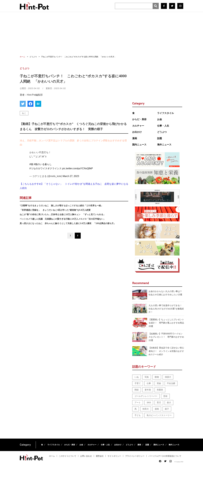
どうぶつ (162, 132)
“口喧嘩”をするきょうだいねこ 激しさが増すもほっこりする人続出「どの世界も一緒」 (61, 205)
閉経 (136, 390)
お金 (159, 119)
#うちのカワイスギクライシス (45, 168)
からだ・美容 (139, 119)
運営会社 (100, 456)
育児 (159, 402)
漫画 (134, 138)
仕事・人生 (163, 125)
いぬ (136, 377)
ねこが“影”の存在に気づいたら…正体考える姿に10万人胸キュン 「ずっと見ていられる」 (62, 214)
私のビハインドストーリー (159, 415)
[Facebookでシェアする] (30, 104)
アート (137, 402)
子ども (137, 415)
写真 (147, 377)
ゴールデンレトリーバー (145, 396)
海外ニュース (164, 144)
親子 (167, 409)
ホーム (52, 456)
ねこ (24, 113)
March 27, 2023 (71, 176)
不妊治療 (171, 383)
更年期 (148, 390)
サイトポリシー (114, 456)
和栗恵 (160, 390)
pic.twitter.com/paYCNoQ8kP (77, 168)
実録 (159, 383)
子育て (137, 383)
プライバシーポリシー (134, 456)
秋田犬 (146, 409)
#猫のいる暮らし (43, 164)
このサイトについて (67, 456)
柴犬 (169, 402)
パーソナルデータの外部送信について (164, 456)
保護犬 (168, 377)
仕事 (149, 383)
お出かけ (137, 132)
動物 (157, 377)
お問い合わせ (86, 456)
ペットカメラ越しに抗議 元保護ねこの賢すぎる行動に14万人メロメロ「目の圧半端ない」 (62, 219)
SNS (149, 402)
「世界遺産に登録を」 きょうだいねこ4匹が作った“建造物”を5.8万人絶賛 (55, 210)
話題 (159, 138)
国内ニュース (139, 144)
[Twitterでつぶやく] (23, 104)
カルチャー (138, 125)
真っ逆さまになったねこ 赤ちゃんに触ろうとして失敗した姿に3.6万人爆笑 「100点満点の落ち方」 (68, 223)
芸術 (165, 396)
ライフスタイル (165, 113)
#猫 (31, 164)
